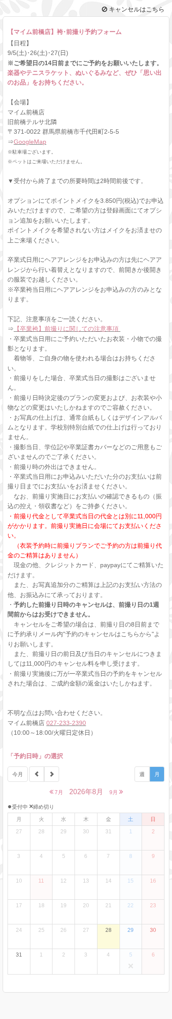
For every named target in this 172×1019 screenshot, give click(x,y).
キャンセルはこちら (136, 9)
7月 (58, 792)
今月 (17, 774)
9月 (114, 792)
